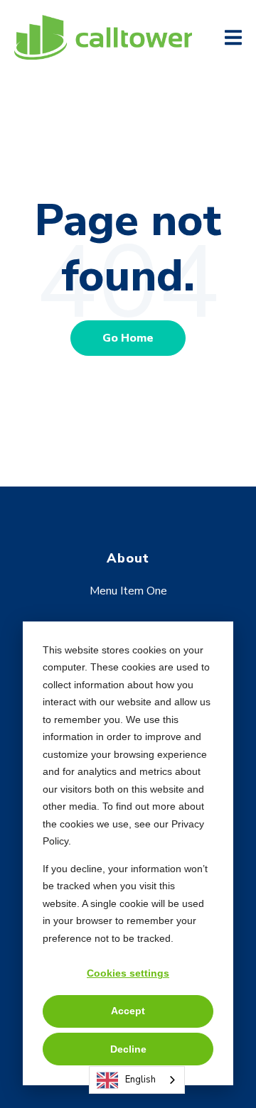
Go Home (128, 338)
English (140, 1079)
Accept (128, 1010)
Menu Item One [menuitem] (128, 591)
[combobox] (137, 1080)
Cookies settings (128, 973)
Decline (128, 1049)
